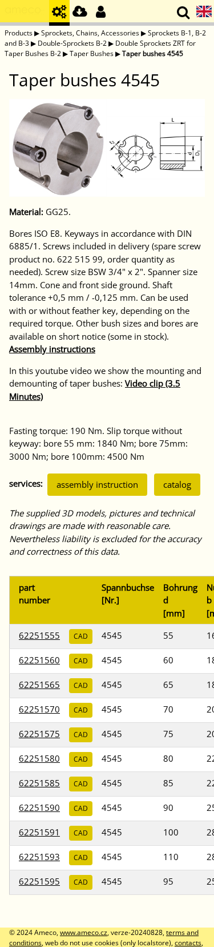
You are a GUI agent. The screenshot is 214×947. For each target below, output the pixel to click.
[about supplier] (24, 13)
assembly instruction (97, 484)
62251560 (39, 660)
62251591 (39, 832)
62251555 (39, 635)
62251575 (39, 733)
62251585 (39, 783)
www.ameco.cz (83, 932)
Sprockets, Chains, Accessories (90, 33)
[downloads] (80, 13)
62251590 (39, 807)
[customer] (100, 13)
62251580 (39, 758)
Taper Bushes (92, 53)
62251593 (39, 856)
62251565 (39, 684)
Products (19, 33)
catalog (177, 484)
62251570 (39, 709)
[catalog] (59, 13)
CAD (81, 636)
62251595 (39, 881)
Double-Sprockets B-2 (72, 43)
